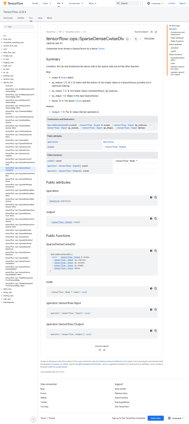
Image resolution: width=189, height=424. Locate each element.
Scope (64, 77)
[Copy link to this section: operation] (61, 191)
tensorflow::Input (124, 125)
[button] (18, 39)
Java (40, 18)
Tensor (101, 48)
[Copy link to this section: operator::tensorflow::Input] (83, 303)
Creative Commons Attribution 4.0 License (115, 361)
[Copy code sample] (155, 197)
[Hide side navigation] (33, 419)
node (49, 161)
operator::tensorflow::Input (63, 166)
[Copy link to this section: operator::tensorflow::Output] (86, 324)
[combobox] (129, 3)
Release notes (121, 393)
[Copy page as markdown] (136, 39)
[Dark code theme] (151, 197)
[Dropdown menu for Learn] (51, 3)
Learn (45, 3)
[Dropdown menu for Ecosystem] (83, 3)
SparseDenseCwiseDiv (58, 125)
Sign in (182, 3)
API (58, 3)
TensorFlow (50, 32)
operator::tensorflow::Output (63, 171)
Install (35, 3)
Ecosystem (74, 3)
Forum (43, 393)
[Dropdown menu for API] (63, 3)
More (91, 3)
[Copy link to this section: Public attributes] (73, 182)
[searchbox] (18, 27)
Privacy (52, 418)
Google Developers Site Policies (88, 364)
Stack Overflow (121, 398)
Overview (8, 18)
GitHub (171, 3)
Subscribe (155, 418)
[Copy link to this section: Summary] (63, 59)
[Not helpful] (156, 32)
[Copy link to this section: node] (55, 282)
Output (55, 112)
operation (52, 142)
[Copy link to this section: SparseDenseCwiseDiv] (78, 244)
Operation (108, 142)
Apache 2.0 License (51, 364)
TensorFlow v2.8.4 (14, 12)
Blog (42, 389)
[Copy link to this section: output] (57, 212)
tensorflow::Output (115, 146)
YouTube (44, 407)
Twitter (44, 402)
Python (21, 18)
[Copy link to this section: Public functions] (73, 236)
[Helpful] (152, 32)
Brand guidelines (122, 402)
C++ (31, 18)
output (50, 146)
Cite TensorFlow (122, 407)
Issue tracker (120, 389)
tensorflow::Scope (90, 125)
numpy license (61, 367)
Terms (43, 418)
